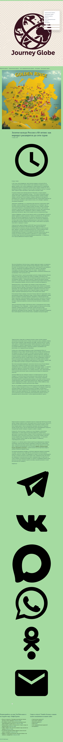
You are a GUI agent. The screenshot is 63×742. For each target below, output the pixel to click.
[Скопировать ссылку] (12, 703)
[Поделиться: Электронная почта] (31, 702)
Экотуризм (34, 726)
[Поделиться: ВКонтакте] (31, 543)
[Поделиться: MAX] (31, 582)
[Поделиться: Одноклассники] (31, 662)
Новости (34, 723)
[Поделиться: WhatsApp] (31, 622)
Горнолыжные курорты (37, 719)
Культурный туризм (36, 720)
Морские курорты (36, 722)
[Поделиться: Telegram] (31, 503)
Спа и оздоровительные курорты (39, 724)
